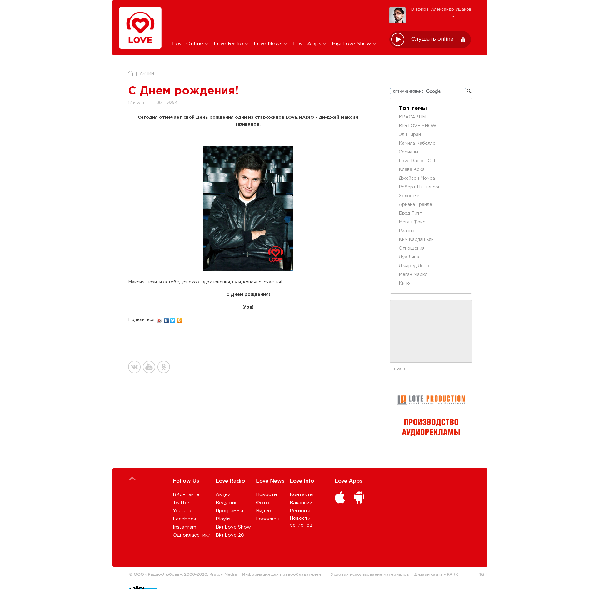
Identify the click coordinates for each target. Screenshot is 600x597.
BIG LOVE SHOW (418, 126)
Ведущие (227, 503)
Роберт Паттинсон (420, 187)
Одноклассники (192, 535)
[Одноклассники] (179, 318)
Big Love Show (352, 44)
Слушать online (432, 39)
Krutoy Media (223, 574)
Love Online (188, 44)
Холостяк (409, 196)
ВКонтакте (186, 495)
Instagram (184, 527)
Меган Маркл (413, 275)
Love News (269, 44)
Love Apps (308, 44)
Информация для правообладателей (281, 574)
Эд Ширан (410, 135)
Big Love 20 (230, 535)
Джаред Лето (414, 266)
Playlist (224, 519)
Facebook (184, 519)
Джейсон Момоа (417, 178)
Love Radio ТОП (417, 161)
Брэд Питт (410, 213)
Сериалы (408, 152)
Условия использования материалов (370, 574)
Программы (229, 511)
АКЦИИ (147, 74)
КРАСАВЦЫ (412, 117)
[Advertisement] (276, 20)
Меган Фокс (412, 222)
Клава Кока (412, 170)
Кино (404, 283)
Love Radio (229, 44)
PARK (452, 574)
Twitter (181, 503)
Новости (266, 495)
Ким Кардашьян (416, 240)
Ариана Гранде (415, 205)
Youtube (182, 511)
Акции (223, 495)
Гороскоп (267, 519)
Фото (262, 503)
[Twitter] (173, 318)
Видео (263, 511)
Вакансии (301, 503)
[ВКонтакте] (166, 318)
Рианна (406, 231)
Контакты (301, 495)
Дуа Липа (409, 257)
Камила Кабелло (417, 143)
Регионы (300, 511)
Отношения (412, 248)
